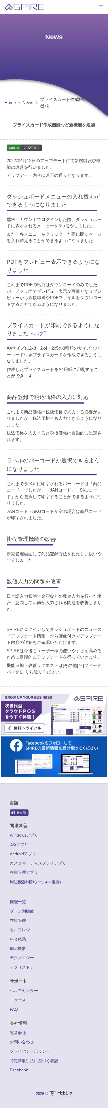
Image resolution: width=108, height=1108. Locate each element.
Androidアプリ (23, 854)
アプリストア (22, 967)
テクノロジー (22, 957)
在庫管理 (18, 920)
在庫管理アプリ (24, 872)
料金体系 (18, 939)
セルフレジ (20, 929)
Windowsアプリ (24, 835)
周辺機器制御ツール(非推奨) (35, 882)
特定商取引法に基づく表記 (34, 1060)
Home (10, 102)
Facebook (19, 1070)
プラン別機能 (22, 911)
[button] (101, 7)
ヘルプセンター (24, 990)
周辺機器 (18, 948)
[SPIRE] (24, 7)
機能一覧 (18, 901)
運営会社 (18, 1032)
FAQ (14, 1009)
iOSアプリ (19, 844)
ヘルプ (37, 333)
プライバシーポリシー (30, 1051)
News (27, 102)
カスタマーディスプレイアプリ (38, 863)
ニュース (18, 1000)
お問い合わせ (22, 1042)
